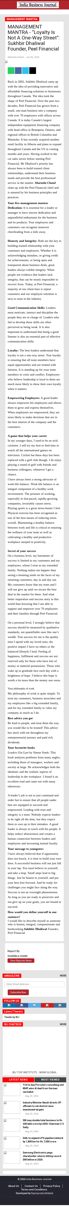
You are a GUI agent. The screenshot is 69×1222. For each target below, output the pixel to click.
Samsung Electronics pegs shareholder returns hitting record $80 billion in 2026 (42, 1156)
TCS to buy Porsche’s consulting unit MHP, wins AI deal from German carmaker (43, 1088)
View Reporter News (21, 960)
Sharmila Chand (16, 57)
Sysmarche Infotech (42, 1193)
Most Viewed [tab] (50, 1079)
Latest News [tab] (18, 1079)
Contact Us (31, 1186)
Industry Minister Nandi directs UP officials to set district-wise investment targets (42, 1106)
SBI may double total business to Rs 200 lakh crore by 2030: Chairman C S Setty (43, 1124)
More (63, 975)
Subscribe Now (18, 992)
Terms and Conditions (34, 1189)
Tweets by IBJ (11, 1017)
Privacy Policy (51, 1186)
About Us (13, 1186)
